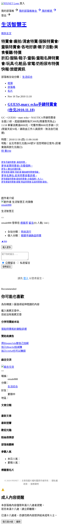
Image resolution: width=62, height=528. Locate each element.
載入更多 (7, 247)
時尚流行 (26, 231)
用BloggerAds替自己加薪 (15, 343)
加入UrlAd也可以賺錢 (13, 351)
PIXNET (15, 480)
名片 (10, 91)
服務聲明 (35, 484)
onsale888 (6, 205)
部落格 (11, 87)
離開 (18, 522)
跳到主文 (6, 33)
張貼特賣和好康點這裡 (14, 329)
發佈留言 (7, 267)
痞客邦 (24, 223)
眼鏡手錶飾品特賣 (31, 235)
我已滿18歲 (8, 522)
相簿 (10, 83)
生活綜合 (27, 77)
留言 (31, 223)
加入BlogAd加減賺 (11, 347)
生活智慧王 (14, 24)
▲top (4, 241)
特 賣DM (6, 151)
